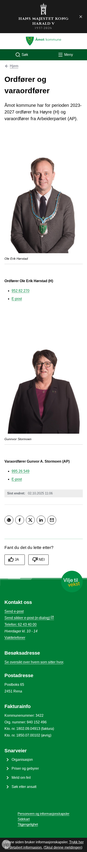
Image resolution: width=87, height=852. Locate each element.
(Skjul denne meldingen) (63, 847)
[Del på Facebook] (19, 520)
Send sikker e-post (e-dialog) (27, 618)
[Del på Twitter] (30, 520)
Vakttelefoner (14, 638)
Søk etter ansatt (24, 787)
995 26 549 (20, 471)
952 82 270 (20, 291)
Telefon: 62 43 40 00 (20, 624)
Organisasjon (22, 759)
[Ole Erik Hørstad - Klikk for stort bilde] (43, 194)
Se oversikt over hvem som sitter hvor (33, 662)
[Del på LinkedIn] (41, 520)
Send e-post (14, 611)
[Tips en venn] (51, 520)
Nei (42, 559)
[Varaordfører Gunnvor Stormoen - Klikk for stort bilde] (43, 375)
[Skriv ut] (8, 520)
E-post (17, 299)
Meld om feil (21, 777)
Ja (17, 559)
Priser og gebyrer (25, 768)
